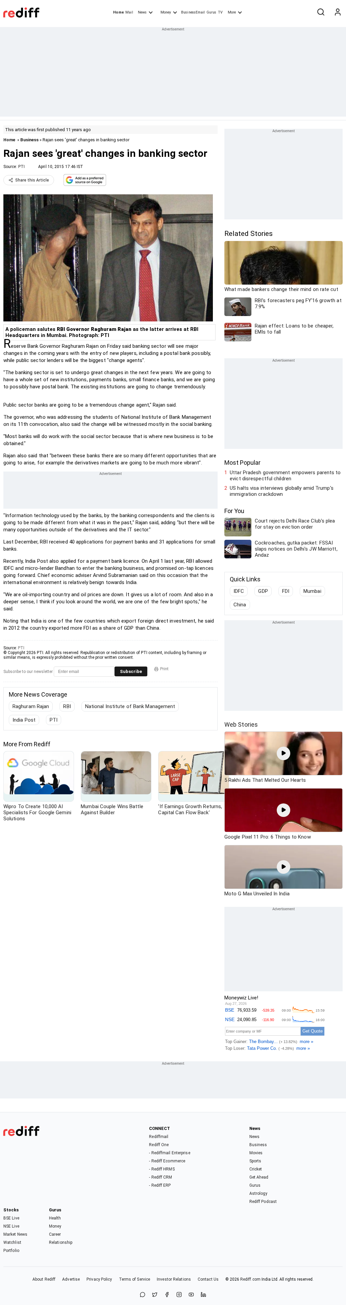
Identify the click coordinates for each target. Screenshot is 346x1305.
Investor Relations (174, 1279)
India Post (24, 720)
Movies (256, 1153)
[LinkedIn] (203, 1295)
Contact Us (208, 1279)
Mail (129, 12)
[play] (283, 753)
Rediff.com (250, 1279)
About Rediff (43, 1279)
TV (220, 12)
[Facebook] (167, 1295)
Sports (255, 1161)
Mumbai (312, 591)
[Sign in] (337, 12)
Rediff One (159, 1144)
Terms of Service (134, 1279)
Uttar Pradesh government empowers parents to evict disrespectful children (285, 475)
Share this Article (32, 180)
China (239, 605)
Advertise (71, 1279)
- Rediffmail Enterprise (169, 1153)
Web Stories (241, 724)
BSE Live (11, 1218)
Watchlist (12, 1242)
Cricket (255, 1169)
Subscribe (131, 671)
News (142, 12)
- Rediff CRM (160, 1177)
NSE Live (11, 1226)
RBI (67, 706)
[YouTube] (191, 1295)
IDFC (238, 591)
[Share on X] (154, 1295)
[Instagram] (179, 1295)
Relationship (60, 1242)
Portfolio (11, 1250)
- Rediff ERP (160, 1185)
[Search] (321, 12)
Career (55, 1234)
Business (29, 139)
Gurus (211, 12)
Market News (15, 1234)
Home (118, 12)
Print (164, 669)
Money (165, 12)
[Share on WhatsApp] (142, 1295)
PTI (21, 166)
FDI (285, 591)
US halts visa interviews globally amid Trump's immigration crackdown (281, 491)
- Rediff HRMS (161, 1169)
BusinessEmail (193, 12)
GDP (263, 591)
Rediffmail (158, 1136)
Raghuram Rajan (31, 706)
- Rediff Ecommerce (167, 1161)
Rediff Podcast (263, 1201)
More (232, 12)
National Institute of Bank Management (130, 706)
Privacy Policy (99, 1279)
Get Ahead (259, 1177)
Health (55, 1218)
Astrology (258, 1193)
